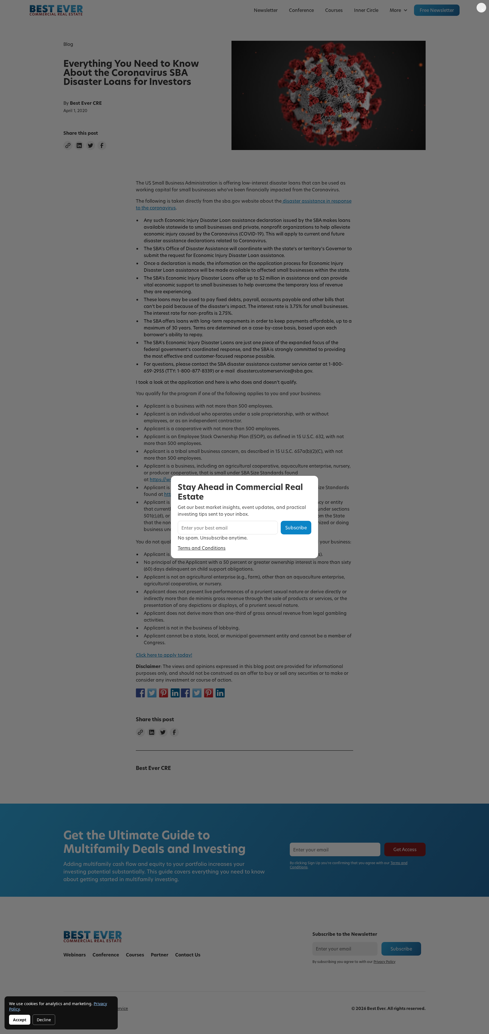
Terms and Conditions (202, 548)
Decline (44, 1019)
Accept (19, 1019)
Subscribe (296, 527)
